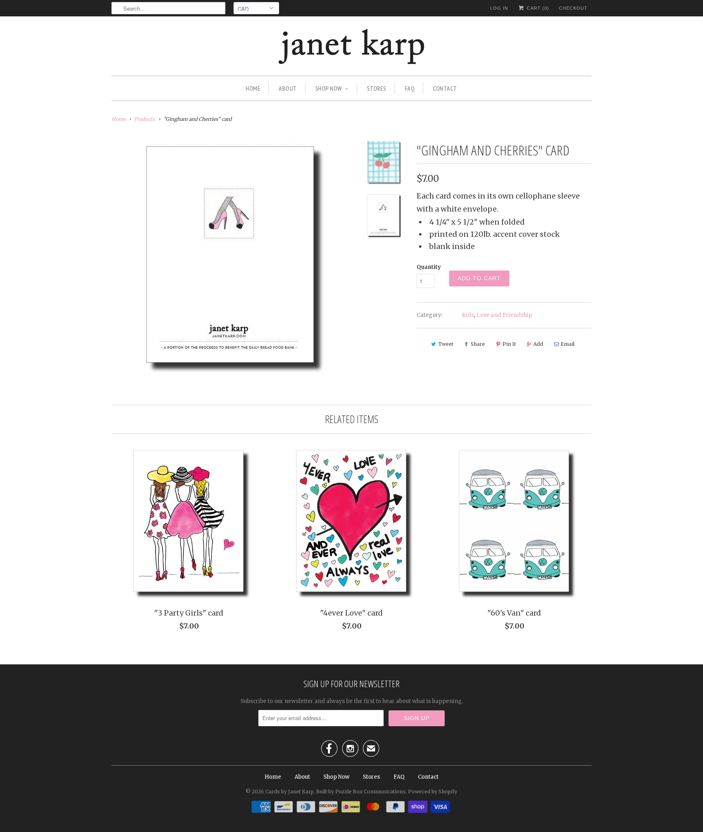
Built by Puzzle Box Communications (361, 791)
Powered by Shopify (432, 791)
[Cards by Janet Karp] (351, 47)
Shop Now (328, 88)
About (288, 88)
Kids (468, 315)
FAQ (410, 88)
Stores (376, 88)
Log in (499, 8)
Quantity (429, 267)
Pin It (509, 344)
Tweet (445, 344)
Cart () (537, 8)
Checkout (573, 8)
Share (478, 344)
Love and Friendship (504, 315)
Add (538, 344)
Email (567, 344)
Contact (445, 88)
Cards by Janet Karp (289, 791)
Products (144, 119)
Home (253, 88)
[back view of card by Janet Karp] (230, 258)
